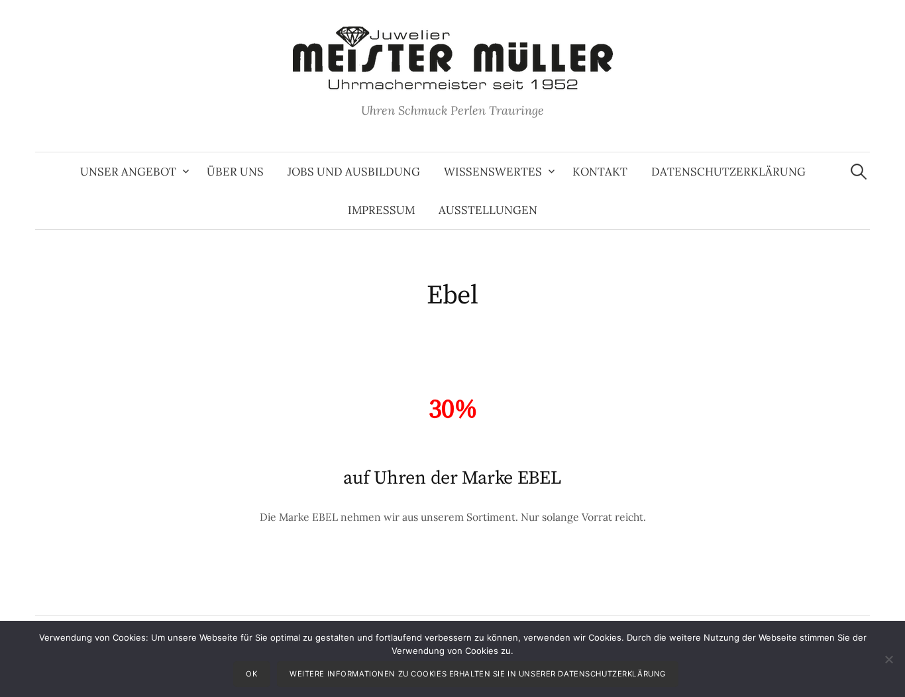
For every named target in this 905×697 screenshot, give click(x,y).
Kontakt (599, 171)
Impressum (381, 210)
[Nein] (888, 659)
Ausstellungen (488, 210)
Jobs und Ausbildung (354, 171)
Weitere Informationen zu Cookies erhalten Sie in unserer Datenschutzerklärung (478, 673)
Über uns (235, 171)
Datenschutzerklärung (728, 171)
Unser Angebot (128, 171)
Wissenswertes (493, 171)
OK (251, 673)
